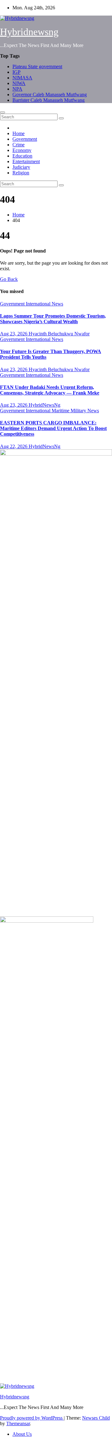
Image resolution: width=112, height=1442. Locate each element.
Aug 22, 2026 (14, 446)
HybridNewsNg (44, 405)
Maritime (61, 410)
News (57, 303)
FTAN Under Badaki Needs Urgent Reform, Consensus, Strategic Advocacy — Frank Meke (49, 390)
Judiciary (21, 167)
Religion (20, 172)
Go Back (9, 279)
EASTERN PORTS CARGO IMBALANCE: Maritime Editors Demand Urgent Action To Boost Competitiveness (53, 428)
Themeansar (18, 1423)
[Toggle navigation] (2, 112)
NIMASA (22, 77)
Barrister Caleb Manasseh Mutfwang (48, 100)
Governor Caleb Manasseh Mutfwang (49, 94)
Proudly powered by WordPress (32, 1418)
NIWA (19, 83)
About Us (22, 1434)
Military (79, 410)
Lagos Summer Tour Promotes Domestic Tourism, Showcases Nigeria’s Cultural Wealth (53, 318)
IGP (16, 72)
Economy (21, 150)
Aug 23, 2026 (14, 333)
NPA (17, 89)
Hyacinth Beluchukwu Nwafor (59, 333)
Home (18, 133)
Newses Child (96, 1418)
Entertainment (26, 161)
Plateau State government (37, 66)
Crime (18, 144)
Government (24, 139)
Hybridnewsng (29, 31)
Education (22, 155)
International (39, 303)
